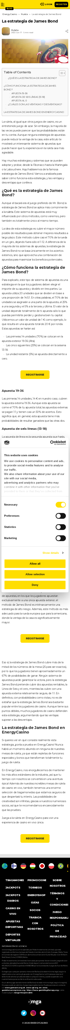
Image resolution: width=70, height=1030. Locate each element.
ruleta (9, 212)
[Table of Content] (62, 73)
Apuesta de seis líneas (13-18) (28, 97)
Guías (35, 902)
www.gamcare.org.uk (15, 988)
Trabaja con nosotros (35, 923)
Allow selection (35, 574)
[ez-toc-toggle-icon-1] (60, 73)
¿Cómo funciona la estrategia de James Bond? (30, 87)
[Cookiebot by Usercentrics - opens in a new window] (50, 442)
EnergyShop (36, 895)
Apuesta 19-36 (19, 93)
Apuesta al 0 (19, 100)
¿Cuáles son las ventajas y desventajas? (35, 104)
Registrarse (35, 374)
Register (61, 4)
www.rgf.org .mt (34, 988)
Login (48, 4)
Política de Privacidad (58, 931)
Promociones (37, 880)
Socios (35, 910)
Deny (35, 584)
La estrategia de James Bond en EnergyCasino (34, 112)
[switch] (61, 516)
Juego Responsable (23, 993)
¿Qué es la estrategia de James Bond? (32, 78)
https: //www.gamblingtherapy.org (43, 990)
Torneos (35, 887)
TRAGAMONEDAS (17, 880)
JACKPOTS (13, 887)
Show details (51, 552)
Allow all (35, 563)
